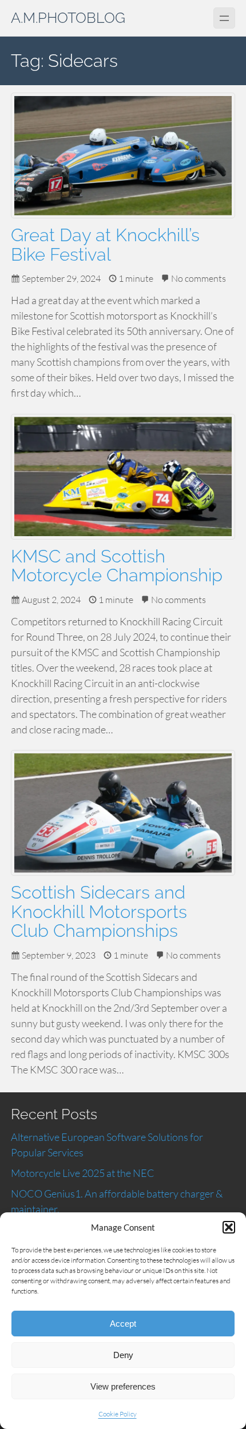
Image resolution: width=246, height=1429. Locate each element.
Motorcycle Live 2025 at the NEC (82, 1173)
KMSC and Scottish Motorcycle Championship (117, 566)
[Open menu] (224, 18)
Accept (123, 1323)
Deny (123, 1355)
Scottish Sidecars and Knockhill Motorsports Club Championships (99, 912)
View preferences (123, 1386)
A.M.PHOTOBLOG (68, 18)
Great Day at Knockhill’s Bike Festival (105, 245)
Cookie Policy (117, 1414)
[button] (229, 1227)
